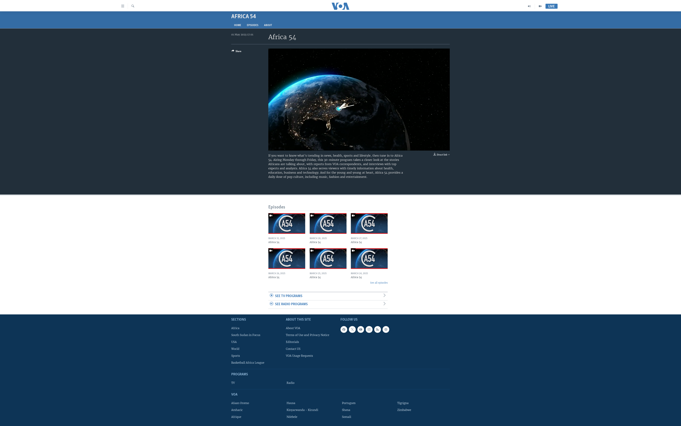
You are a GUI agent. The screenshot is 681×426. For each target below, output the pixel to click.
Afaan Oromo (240, 403)
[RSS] (377, 329)
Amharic (237, 410)
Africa (235, 328)
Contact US (293, 349)
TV (233, 383)
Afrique (236, 417)
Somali (346, 417)
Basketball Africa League (247, 362)
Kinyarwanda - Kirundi (302, 410)
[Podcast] (386, 329)
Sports (235, 355)
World (235, 349)
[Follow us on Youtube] (360, 329)
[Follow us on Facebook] (343, 329)
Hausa (291, 403)
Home (237, 25)
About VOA (293, 328)
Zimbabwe (404, 410)
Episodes (252, 25)
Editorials (292, 342)
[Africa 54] (286, 223)
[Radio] (529, 6)
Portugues (349, 403)
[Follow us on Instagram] (369, 329)
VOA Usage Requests (299, 355)
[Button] (236, 52)
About (268, 25)
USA (234, 342)
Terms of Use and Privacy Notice (307, 335)
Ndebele (292, 417)
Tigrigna (403, 403)
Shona (346, 410)
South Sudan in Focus (245, 335)
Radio (290, 383)
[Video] (540, 6)
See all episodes (379, 282)
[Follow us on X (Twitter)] (352, 329)
